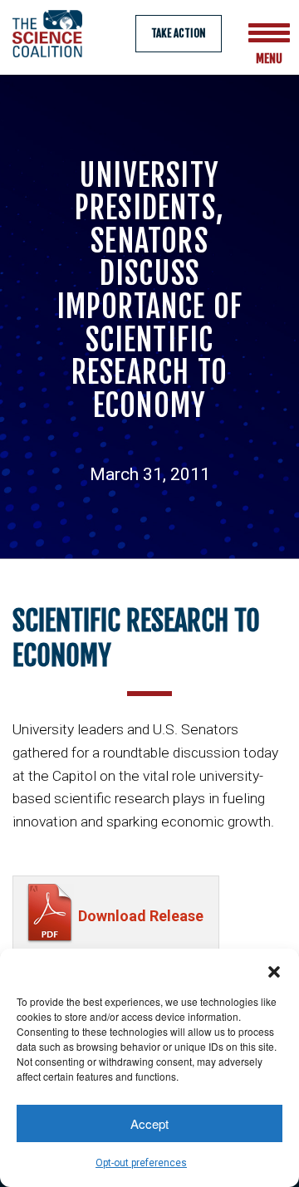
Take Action (178, 33)
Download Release (140, 916)
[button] (274, 969)
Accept (149, 1123)
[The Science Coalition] (52, 33)
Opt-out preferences (141, 1163)
